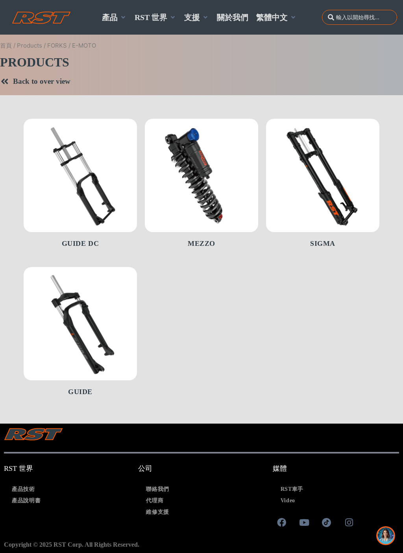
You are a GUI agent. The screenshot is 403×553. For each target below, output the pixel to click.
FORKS (57, 45)
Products (29, 45)
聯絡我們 (157, 489)
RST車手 (292, 489)
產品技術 (23, 489)
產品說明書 (26, 500)
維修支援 (157, 512)
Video (288, 500)
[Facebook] (282, 523)
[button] (114, 17)
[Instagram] (349, 523)
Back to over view (41, 81)
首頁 (6, 45)
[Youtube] (304, 523)
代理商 (154, 500)
